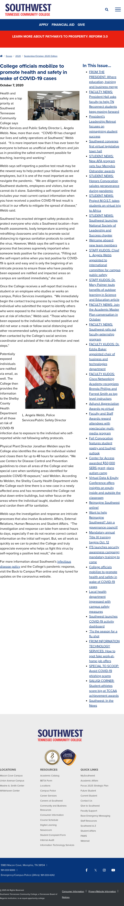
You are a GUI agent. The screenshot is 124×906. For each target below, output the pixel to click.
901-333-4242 (48, 875)
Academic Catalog (49, 775)
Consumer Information (52, 815)
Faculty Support (89, 810)
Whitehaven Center (10, 790)
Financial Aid (63, 25)
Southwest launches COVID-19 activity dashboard (103, 621)
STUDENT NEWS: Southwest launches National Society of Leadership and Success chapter (103, 225)
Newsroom (46, 830)
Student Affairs (88, 830)
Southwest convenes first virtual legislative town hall (104, 146)
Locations (45, 785)
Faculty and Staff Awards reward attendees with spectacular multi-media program (101, 423)
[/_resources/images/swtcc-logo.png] (60, 735)
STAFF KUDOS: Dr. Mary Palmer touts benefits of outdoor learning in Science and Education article (104, 290)
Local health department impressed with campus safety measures (100, 602)
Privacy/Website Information (102, 891)
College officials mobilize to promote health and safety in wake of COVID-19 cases (103, 577)
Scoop (9, 56)
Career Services (48, 795)
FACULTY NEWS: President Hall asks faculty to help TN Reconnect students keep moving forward (104, 102)
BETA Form (46, 780)
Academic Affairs (89, 780)
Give (81, 25)
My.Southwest (88, 775)
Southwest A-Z (88, 825)
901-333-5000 (8, 870)
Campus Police (48, 790)
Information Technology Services (57, 845)
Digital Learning (48, 825)
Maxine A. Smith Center (12, 785)
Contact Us (86, 800)
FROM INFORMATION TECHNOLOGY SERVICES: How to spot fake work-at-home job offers (104, 651)
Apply (43, 25)
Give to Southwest (90, 805)
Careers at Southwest (51, 800)
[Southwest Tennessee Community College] (50, 9)
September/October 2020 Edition (40, 56)
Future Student (88, 790)
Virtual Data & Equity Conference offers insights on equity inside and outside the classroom (105, 488)
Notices (66, 897)
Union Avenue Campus (12, 780)
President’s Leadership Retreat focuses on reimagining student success (103, 126)
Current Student (89, 795)
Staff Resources (89, 820)
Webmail (85, 840)
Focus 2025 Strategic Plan (94, 785)
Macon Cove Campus (11, 775)
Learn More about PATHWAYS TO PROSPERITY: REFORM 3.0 (60, 37)
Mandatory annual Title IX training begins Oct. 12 (102, 537)
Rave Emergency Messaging (95, 815)
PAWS (84, 835)
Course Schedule (49, 820)
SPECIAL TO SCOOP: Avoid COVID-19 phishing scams (104, 671)
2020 (18, 56)
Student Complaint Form (53, 835)
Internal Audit (47, 840)
